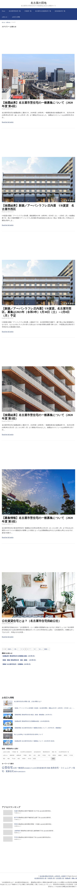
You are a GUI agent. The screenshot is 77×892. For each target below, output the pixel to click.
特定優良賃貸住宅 (21, 771)
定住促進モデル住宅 (30, 768)
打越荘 (16, 811)
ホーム (3, 22)
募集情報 (12, 755)
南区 (9, 758)
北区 (34, 755)
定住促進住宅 (37, 752)
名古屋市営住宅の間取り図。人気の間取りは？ (28, 701)
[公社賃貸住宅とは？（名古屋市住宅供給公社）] (38, 616)
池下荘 (16, 817)
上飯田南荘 (17, 830)
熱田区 (65, 755)
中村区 (44, 755)
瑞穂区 (60, 755)
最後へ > (46, 649)
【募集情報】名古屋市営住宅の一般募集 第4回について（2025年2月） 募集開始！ (38, 728)
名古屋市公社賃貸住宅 (26, 752)
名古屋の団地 (38, 2)
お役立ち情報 (16, 17)
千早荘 (16, 837)
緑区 (19, 758)
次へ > (41, 649)
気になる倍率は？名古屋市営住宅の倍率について (28, 734)
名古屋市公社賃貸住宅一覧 (43, 11)
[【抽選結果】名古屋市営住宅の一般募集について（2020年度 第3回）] (38, 410)
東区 (30, 755)
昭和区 (54, 755)
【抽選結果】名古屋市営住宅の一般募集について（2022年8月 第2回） (34, 741)
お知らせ (4, 17)
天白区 (29, 758)
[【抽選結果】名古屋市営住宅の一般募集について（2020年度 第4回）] (38, 98)
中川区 (71, 755)
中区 (49, 755)
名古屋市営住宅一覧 (15, 11)
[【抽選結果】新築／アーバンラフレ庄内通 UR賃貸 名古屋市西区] (38, 201)
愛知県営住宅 (46, 752)
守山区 (13, 758)
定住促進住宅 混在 (43, 768)
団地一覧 (54, 752)
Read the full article (7, 122)
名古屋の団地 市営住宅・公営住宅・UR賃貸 (53, 876)
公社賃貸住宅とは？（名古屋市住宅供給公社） (31, 620)
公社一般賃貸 (18, 768)
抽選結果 (19, 755)
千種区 (25, 755)
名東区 (24, 758)
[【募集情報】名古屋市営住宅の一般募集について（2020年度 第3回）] (38, 513)
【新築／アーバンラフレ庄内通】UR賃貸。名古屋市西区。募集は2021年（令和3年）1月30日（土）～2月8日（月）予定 (36, 312)
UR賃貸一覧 (27, 11)
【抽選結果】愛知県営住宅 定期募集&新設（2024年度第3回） (32, 721)
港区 (4, 758)
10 (34, 649)
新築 (15, 771)
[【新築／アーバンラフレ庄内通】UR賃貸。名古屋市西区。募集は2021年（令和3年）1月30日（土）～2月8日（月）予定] (38, 304)
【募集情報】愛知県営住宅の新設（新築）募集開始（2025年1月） (33, 714)
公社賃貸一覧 (60, 878)
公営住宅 (7, 767)
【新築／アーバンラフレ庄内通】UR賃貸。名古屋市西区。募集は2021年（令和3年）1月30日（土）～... (44, 708)
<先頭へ (9, 649)
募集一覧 (74, 878)
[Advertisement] (38, 41)
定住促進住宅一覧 (60, 11)
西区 (39, 755)
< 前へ (15, 649)
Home (3, 11)
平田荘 (16, 824)
